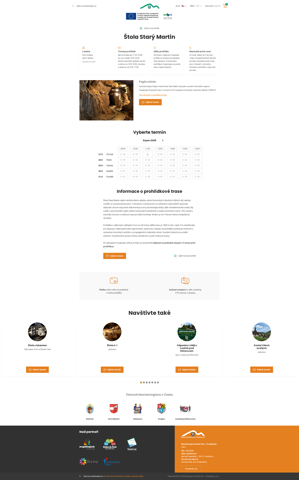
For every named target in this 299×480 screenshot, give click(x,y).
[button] (141, 382)
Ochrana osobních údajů (133, 476)
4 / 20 (172, 165)
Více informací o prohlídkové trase (153, 95)
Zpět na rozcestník (151, 28)
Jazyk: (178, 6)
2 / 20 (122, 154)
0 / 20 (135, 154)
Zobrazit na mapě (88, 61)
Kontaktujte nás (191, 469)
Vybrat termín (152, 102)
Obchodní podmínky (114, 476)
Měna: (194, 6)
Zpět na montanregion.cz (86, 6)
